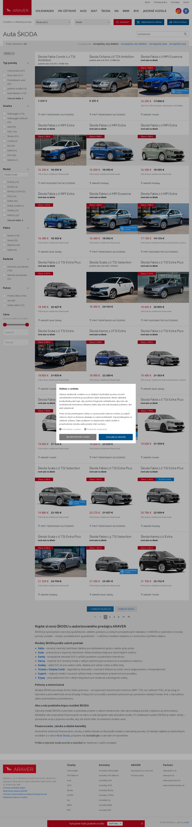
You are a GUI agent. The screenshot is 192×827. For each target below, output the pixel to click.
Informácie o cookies (71, 429)
